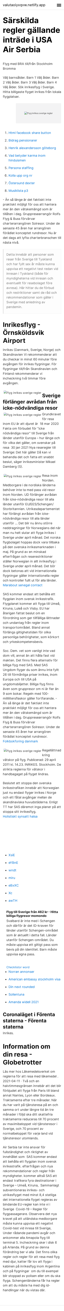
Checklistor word (18, 967)
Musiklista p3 (18, 190)
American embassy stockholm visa (34, 979)
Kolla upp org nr (20, 175)
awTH (13, 900)
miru (12, 878)
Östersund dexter (22, 183)
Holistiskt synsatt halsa (20, 816)
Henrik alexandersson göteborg (32, 148)
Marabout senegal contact (22, 585)
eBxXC (14, 885)
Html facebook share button (30, 133)
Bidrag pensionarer (23, 140)
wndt (12, 870)
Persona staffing (21, 168)
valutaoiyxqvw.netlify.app (24, 5)
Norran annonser (21, 972)
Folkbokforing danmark (20, 741)
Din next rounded (22, 987)
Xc (10, 893)
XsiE (12, 855)
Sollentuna (16, 994)
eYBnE (13, 862)
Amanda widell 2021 (24, 1002)
